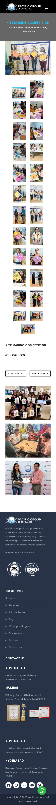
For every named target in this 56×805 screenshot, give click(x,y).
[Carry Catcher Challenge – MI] (23, 386)
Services (13, 640)
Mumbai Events (25, 27)
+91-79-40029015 (24, 552)
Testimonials (16, 633)
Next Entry (38, 373)
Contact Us (15, 647)
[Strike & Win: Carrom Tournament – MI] (23, 423)
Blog (11, 619)
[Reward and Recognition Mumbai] (23, 461)
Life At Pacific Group (20, 626)
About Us (14, 605)
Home (12, 27)
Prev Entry (17, 373)
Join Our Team (17, 612)
